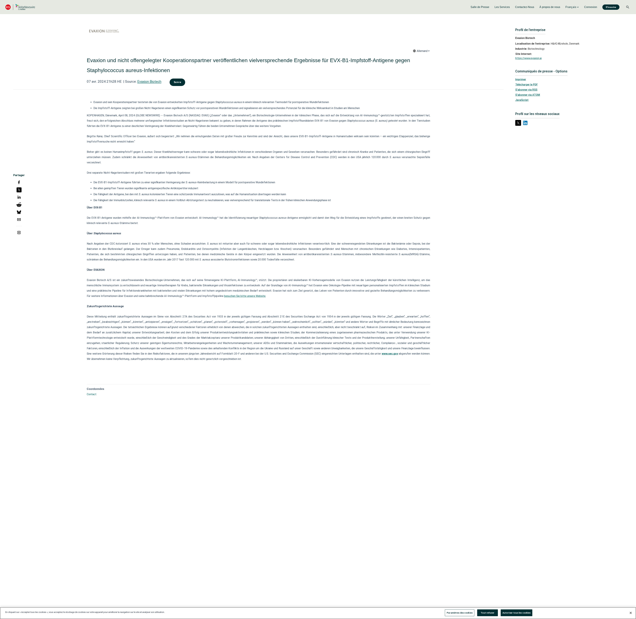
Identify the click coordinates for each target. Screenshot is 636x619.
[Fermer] (630, 613)
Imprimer (520, 79)
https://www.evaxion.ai (528, 58)
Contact (91, 394)
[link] (480, 7)
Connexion (590, 7)
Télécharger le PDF (526, 84)
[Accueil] (20, 7)
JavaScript (522, 100)
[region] (318, 613)
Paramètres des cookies (460, 613)
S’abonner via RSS (526, 89)
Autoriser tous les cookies (516, 613)
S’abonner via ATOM (527, 94)
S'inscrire (611, 7)
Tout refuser (487, 613)
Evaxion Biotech (149, 82)
